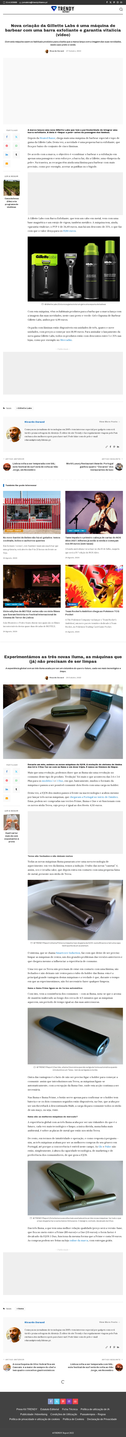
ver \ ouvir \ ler (76, 531)
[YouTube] (121, 2)
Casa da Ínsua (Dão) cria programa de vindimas (12, 203)
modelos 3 (48, 780)
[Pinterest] (114, 2)
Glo (100, 1146)
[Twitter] (110, 2)
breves (72, 604)
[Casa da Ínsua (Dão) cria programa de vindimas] (12, 188)
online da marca (78, 1240)
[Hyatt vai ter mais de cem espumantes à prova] (12, 822)
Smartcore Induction (68, 952)
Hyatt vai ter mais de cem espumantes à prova (11, 837)
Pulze (108, 1146)
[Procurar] (121, 9)
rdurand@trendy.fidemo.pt (38, 440)
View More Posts (108, 422)
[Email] (6, 163)
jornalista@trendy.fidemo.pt (34, 2)
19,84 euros (69, 230)
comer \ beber (14, 531)
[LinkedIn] (6, 154)
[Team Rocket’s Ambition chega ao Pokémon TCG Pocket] (94, 586)
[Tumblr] (16, 154)
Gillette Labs (25, 408)
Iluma (21, 1309)
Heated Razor (47, 138)
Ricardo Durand (57, 51)
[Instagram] (117, 2)
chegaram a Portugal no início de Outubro (94, 796)
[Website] (106, 447)
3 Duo (59, 780)
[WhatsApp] (16, 146)
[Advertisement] (75, 193)
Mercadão (66, 339)
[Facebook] (107, 2)
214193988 (11, 2)
